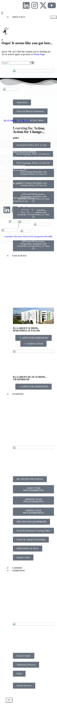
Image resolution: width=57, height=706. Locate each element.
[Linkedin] (26, 5)
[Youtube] (51, 5)
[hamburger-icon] (53, 17)
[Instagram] (34, 5)
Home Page (39, 54)
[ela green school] (6, 114)
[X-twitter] (43, 5)
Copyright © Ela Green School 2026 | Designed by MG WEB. (28, 237)
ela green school (17, 120)
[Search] (32, 62)
